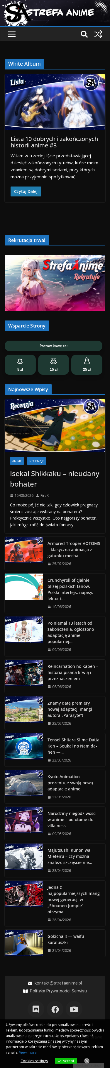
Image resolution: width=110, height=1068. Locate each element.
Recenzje (36, 461)
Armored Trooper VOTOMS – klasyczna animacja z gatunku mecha (74, 549)
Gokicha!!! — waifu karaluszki (66, 939)
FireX (44, 495)
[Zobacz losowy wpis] (98, 34)
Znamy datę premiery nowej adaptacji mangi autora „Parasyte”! (70, 709)
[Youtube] (74, 1009)
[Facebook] (55, 1009)
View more (28, 1052)
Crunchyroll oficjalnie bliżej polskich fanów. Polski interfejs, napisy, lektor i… (70, 589)
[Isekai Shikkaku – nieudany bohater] (55, 425)
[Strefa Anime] (55, 3)
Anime (17, 461)
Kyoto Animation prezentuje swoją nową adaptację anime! (70, 783)
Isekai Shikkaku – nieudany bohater (54, 478)
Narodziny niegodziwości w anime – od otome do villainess (72, 819)
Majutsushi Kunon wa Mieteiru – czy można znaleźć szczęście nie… (70, 856)
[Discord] (36, 1009)
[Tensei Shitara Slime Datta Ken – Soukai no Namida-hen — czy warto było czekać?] (24, 749)
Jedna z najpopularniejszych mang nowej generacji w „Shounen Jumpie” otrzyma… (74, 899)
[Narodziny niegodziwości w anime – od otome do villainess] (24, 823)
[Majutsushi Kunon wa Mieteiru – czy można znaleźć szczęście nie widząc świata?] (24, 860)
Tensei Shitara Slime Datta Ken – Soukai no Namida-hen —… (73, 746)
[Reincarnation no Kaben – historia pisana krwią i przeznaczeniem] (24, 676)
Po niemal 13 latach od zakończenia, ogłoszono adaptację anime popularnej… (71, 632)
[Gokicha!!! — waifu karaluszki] (24, 943)
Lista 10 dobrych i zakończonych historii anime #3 (54, 142)
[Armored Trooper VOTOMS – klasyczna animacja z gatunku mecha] (24, 553)
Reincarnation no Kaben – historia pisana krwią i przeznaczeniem (73, 672)
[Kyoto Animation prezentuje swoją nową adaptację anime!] (24, 786)
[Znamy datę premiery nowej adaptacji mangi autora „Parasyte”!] (24, 713)
